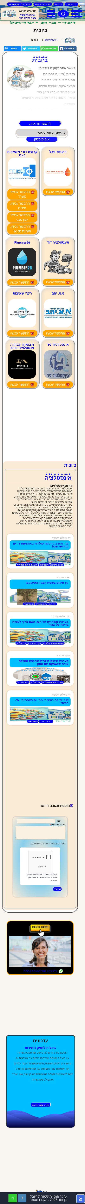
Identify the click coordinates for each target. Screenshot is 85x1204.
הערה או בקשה (58, 824)
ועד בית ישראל (28, 11)
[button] (81, 1199)
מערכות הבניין (34, 643)
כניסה (58, 4)
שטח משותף (41, 604)
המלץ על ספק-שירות (19, 4)
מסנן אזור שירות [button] (50, 133)
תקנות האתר (38, 1199)
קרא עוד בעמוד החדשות (40, 1105)
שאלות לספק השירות (40, 1048)
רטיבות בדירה (46, 721)
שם (58, 821)
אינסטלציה (44, 564)
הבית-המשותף (70, 40)
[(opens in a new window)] (22, 1198)
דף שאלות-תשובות (61, 538)
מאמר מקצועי (64, 577)
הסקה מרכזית (57, 564)
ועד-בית (52, 604)
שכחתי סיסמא (42, 4)
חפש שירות (51, 40)
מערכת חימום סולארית (27, 564)
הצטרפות (71, 4)
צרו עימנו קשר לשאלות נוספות (40, 971)
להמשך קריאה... (40, 123)
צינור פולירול (22, 682)
